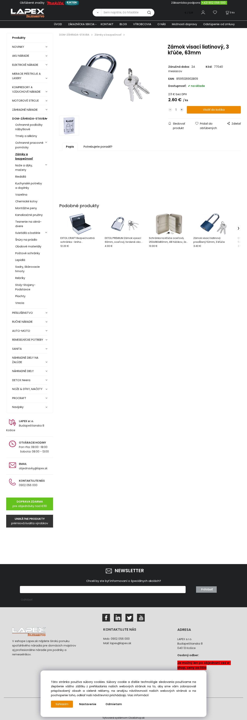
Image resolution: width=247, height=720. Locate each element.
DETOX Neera (21, 380)
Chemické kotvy (26, 201)
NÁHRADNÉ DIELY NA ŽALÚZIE (25, 360)
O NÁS (161, 24)
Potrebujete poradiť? (98, 147)
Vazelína (21, 195)
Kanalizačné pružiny (29, 215)
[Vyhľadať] (97, 12)
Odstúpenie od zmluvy (219, 24)
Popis (70, 147)
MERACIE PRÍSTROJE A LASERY (26, 76)
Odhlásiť (26, 600)
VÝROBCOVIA (142, 24)
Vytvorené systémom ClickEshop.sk (123, 717)
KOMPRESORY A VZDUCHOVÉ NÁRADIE (26, 89)
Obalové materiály (28, 246)
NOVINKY (18, 47)
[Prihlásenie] (203, 12)
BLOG (123, 24)
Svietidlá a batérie (27, 233)
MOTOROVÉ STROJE (25, 101)
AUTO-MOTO (21, 331)
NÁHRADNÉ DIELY (23, 371)
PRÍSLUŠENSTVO (22, 313)
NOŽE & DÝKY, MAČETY (27, 389)
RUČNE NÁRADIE (22, 322)
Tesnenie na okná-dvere (28, 224)
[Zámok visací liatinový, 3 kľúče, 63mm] (109, 77)
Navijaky (18, 407)
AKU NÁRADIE (20, 56)
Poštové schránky (27, 253)
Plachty (20, 296)
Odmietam (114, 704)
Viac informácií (138, 695)
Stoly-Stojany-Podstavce (25, 287)
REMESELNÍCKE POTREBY (27, 340)
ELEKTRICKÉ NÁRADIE (25, 65)
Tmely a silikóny (26, 136)
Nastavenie (87, 704)
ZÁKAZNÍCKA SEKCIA (81, 24)
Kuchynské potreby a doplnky (28, 185)
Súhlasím (62, 704)
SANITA (17, 349)
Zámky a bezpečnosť (24, 156)
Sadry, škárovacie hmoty (27, 269)
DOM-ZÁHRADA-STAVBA (29, 119)
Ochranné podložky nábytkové (28, 127)
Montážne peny (26, 208)
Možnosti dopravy (184, 24)
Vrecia (19, 303)
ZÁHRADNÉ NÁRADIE (25, 110)
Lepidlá (20, 260)
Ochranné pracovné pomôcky (29, 145)
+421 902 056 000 (214, 3)
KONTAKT (107, 24)
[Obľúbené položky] (215, 12)
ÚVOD (58, 24)
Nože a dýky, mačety (24, 167)
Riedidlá (20, 177)
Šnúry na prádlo (26, 240)
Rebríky (20, 278)
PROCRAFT (19, 398)
